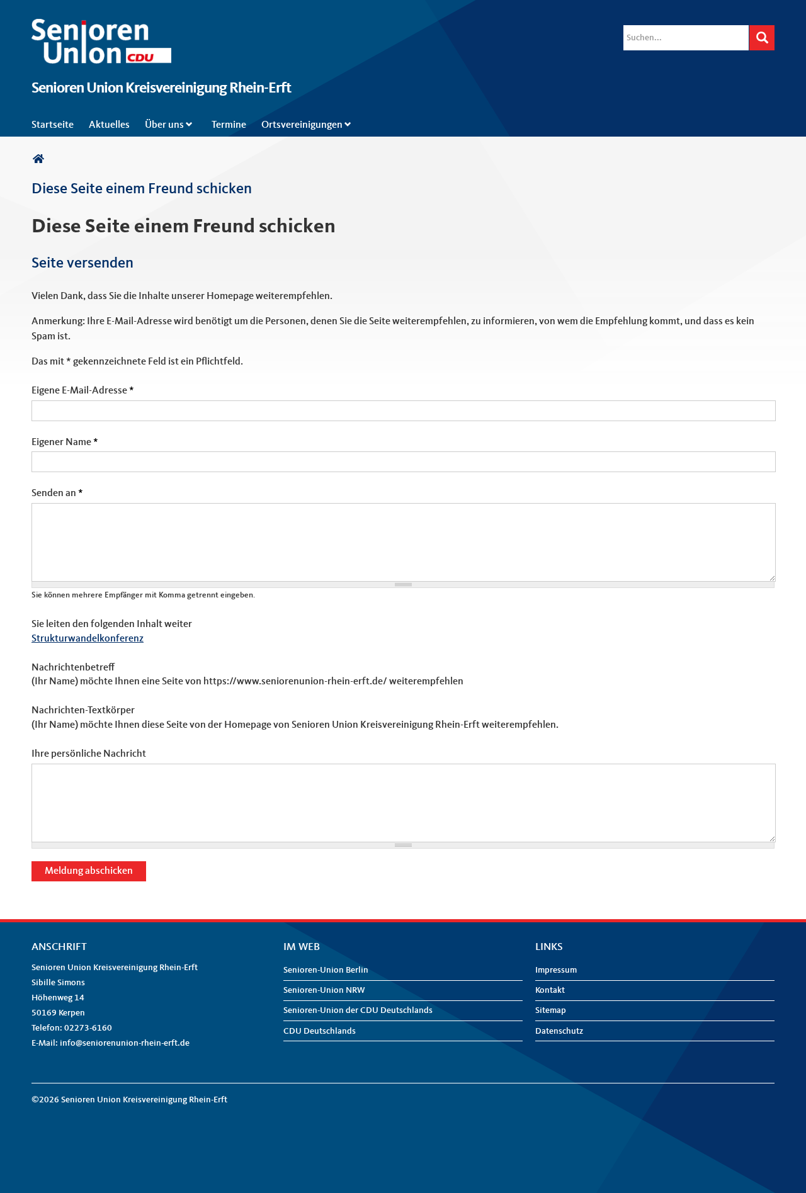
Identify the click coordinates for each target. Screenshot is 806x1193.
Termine (229, 125)
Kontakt (550, 990)
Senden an (57, 494)
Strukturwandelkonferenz (87, 639)
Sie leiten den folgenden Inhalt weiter (111, 624)
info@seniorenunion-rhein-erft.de (125, 1043)
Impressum (556, 970)
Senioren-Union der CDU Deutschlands (358, 1010)
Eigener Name (64, 443)
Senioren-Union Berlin (325, 970)
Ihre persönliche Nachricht (88, 754)
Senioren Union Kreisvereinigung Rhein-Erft (161, 88)
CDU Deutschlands (319, 1031)
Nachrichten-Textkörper (83, 711)
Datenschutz (559, 1031)
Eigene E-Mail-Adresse (82, 391)
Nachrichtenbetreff (73, 668)
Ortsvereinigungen (302, 125)
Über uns (164, 125)
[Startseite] (101, 26)
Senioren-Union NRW (324, 990)
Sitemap (550, 1010)
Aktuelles (109, 125)
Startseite (52, 125)
